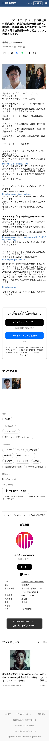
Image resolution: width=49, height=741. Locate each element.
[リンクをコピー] (34, 53)
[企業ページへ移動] (24, 541)
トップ (6, 515)
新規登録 (38, 3)
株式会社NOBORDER (37, 515)
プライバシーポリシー (24, 714)
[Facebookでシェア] (17, 53)
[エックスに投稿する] (12, 53)
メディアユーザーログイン (24, 322)
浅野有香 (33, 450)
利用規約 (41, 714)
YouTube (8, 450)
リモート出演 (22, 461)
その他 (7, 419)
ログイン (29, 3)
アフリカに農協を (36, 467)
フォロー (24, 567)
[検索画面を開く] (46, 3)
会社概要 (7, 714)
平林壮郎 (8, 455)
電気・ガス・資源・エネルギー (17, 437)
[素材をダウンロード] (29, 53)
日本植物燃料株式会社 (13, 467)
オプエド (20, 450)
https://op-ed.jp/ (9, 287)
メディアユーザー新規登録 (24, 335)
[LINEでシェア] (22, 53)
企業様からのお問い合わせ (24, 725)
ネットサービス (11, 431)
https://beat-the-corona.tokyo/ (15, 164)
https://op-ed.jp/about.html (13, 259)
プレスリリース (19, 515)
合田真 (36, 461)
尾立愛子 (8, 461)
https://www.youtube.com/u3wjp (16, 194)
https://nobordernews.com (33, 581)
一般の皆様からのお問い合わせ (24, 731)
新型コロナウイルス (25, 455)
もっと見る (42, 642)
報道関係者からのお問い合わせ (24, 720)
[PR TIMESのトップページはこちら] (10, 3)
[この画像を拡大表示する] (11, 383)
